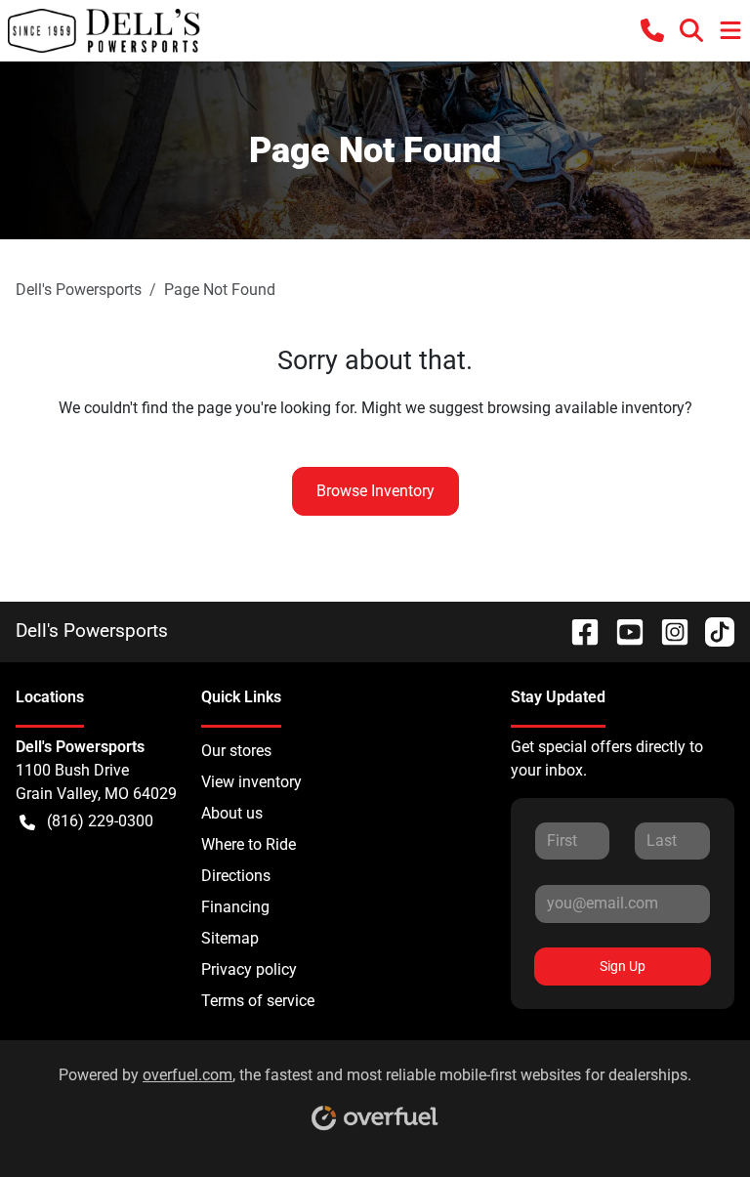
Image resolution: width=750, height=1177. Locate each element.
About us (232, 813)
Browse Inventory (375, 491)
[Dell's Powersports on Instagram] (667, 630)
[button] (652, 31)
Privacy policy (249, 969)
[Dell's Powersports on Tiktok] (711, 630)
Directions (236, 875)
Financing (235, 907)
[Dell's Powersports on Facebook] (577, 630)
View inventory (251, 782)
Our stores (236, 750)
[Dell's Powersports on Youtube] (622, 630)
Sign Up (623, 966)
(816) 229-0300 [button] (100, 821)
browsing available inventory (586, 408)
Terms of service (257, 1000)
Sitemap (230, 938)
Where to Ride (248, 844)
